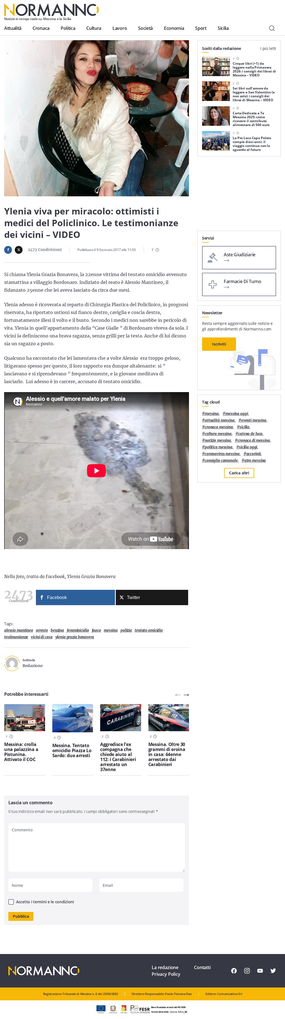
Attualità (12, 28)
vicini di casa (41, 637)
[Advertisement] (239, 196)
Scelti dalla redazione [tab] (221, 48)
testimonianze (16, 637)
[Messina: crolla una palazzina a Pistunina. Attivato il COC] (24, 717)
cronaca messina (219, 427)
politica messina (218, 447)
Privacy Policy (166, 974)
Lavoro (119, 28)
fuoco (96, 630)
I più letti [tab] (268, 48)
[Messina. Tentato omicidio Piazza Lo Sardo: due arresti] (72, 718)
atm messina (255, 460)
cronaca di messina (254, 440)
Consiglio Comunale (221, 460)
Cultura (93, 28)
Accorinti (253, 453)
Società (145, 28)
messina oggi (236, 413)
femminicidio (78, 630)
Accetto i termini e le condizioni (45, 901)
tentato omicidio (149, 630)
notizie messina (218, 440)
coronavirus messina (222, 453)
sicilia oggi (248, 447)
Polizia (126, 630)
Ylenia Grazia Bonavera (74, 637)
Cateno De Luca (250, 433)
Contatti (202, 967)
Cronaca (41, 28)
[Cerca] (272, 28)
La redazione (165, 967)
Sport (200, 28)
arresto (42, 630)
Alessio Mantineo (18, 630)
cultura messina (218, 433)
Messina (111, 630)
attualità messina (220, 420)
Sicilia (223, 28)
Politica (68, 28)
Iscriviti (219, 344)
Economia (174, 28)
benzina (57, 630)
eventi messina (253, 420)
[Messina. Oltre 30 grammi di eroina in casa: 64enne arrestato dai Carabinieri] (168, 717)
